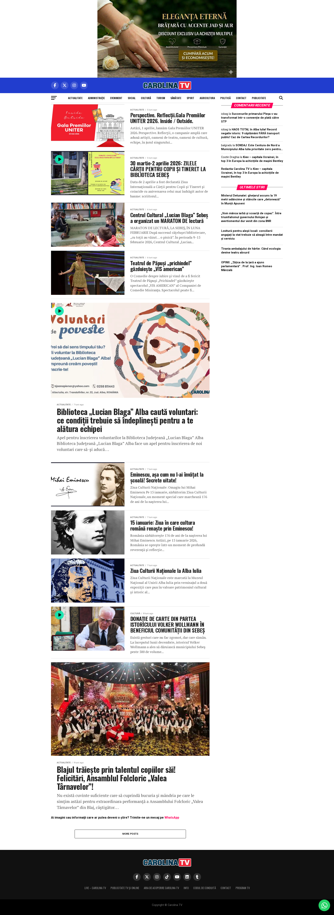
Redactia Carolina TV (235, 169)
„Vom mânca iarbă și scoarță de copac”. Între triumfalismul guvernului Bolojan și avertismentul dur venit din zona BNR (251, 217)
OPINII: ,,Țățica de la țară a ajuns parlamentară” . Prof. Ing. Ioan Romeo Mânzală (246, 266)
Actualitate (75, 98)
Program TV (243, 888)
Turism (160, 98)
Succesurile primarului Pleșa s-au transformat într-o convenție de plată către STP (250, 117)
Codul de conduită (204, 888)
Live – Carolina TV (95, 888)
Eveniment (116, 98)
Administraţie (96, 98)
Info (186, 888)
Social (131, 98)
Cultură (146, 98)
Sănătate (175, 98)
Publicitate (259, 98)
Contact (241, 98)
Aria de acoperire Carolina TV (161, 888)
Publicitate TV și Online (125, 888)
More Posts (130, 833)
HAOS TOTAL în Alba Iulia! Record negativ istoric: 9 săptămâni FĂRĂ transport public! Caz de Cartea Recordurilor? (250, 133)
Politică (225, 98)
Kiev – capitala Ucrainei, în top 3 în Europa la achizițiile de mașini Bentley (250, 172)
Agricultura (207, 98)
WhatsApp (171, 817)
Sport (190, 98)
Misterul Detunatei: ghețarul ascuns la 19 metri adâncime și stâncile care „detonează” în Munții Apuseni (251, 199)
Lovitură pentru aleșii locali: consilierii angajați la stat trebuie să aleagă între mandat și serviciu (252, 234)
